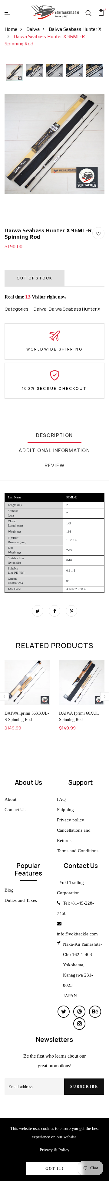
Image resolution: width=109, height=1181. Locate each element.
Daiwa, (41, 309)
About (10, 799)
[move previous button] (104, 696)
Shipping (65, 809)
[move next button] (4, 696)
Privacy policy (70, 819)
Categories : (18, 309)
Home (11, 29)
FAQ (61, 799)
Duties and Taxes (21, 900)
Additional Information (54, 450)
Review (55, 465)
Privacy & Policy (54, 1150)
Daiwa (33, 29)
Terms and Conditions (77, 850)
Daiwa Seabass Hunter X (74, 309)
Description (54, 435)
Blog (9, 890)
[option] (15, 73)
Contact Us (15, 809)
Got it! (54, 1168)
